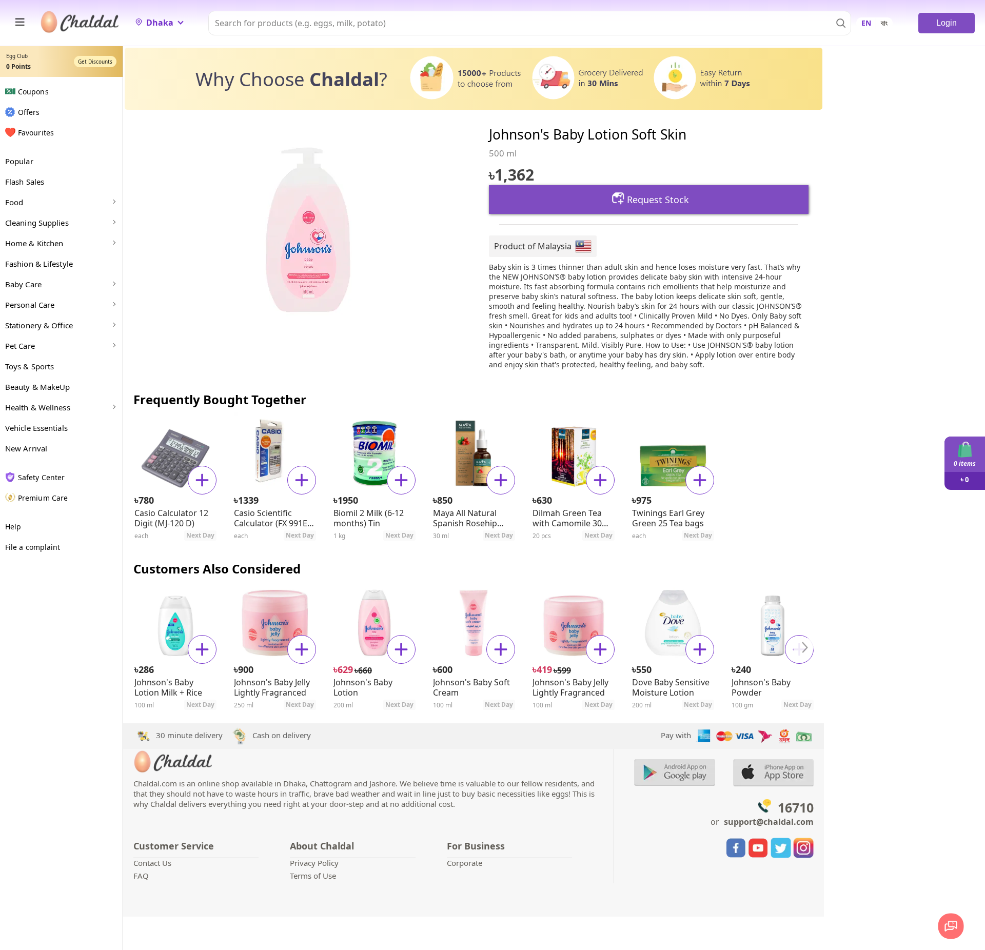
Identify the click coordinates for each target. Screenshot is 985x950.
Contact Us (152, 863)
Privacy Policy (314, 863)
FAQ (141, 875)
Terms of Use (313, 875)
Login (946, 22)
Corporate (464, 863)
